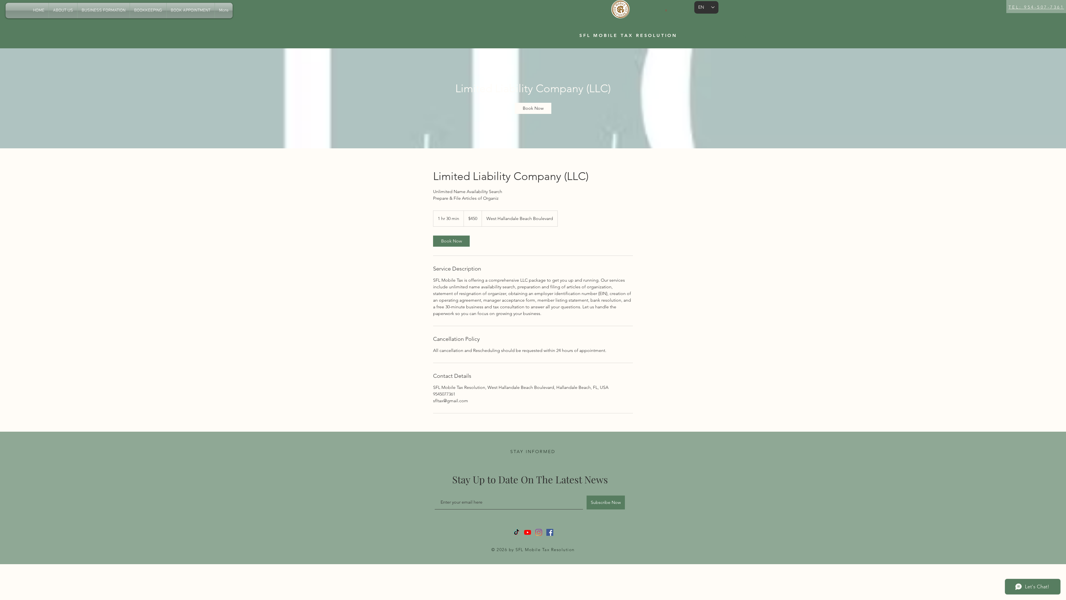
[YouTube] (527, 532)
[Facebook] (549, 532)
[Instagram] (538, 532)
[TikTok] (516, 532)
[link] (533, 108)
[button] (664, 10)
